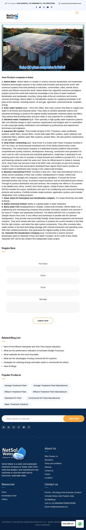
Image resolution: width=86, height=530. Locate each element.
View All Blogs (10, 366)
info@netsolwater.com (59, 507)
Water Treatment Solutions (16, 404)
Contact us (49, 471)
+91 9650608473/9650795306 (64, 503)
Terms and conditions (53, 463)
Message (43, 299)
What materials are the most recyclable (21, 354)
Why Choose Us (51, 456)
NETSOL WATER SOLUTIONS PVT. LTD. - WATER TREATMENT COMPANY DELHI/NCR (48, 522)
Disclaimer (49, 460)
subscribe (74, 418)
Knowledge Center (9, 496)
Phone (43, 276)
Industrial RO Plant (12, 398)
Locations (48, 478)
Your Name (43, 264)
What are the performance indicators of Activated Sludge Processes (34, 350)
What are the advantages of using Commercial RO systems (30, 358)
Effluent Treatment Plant (15, 392)
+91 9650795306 (49, 3)
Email (43, 287)
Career (47, 474)
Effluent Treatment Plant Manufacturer (50, 392)
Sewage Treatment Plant (15, 385)
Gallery (4, 499)
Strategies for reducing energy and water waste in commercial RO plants (36, 362)
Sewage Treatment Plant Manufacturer (50, 385)
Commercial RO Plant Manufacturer (44, 398)
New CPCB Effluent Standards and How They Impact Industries (32, 347)
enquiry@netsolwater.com (71, 3)
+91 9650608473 (35, 3)
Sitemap (48, 467)
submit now (43, 321)
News (4, 492)
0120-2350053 (22, 3)
